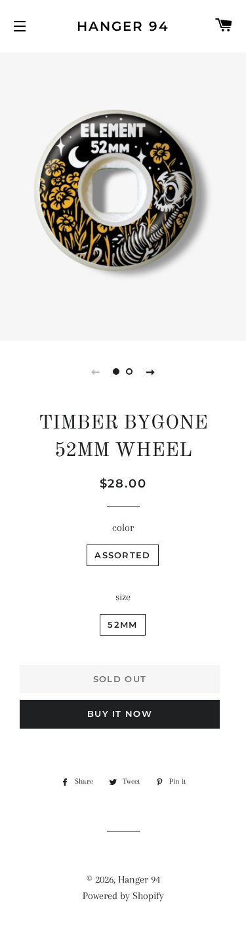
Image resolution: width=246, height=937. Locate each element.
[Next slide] (150, 371)
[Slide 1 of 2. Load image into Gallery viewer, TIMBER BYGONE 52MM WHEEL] (116, 371)
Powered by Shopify (123, 896)
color (123, 527)
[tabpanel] (123, 195)
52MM (122, 624)
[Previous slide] (95, 371)
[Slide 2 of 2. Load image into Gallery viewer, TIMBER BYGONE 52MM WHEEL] (129, 371)
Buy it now (119, 713)
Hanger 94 (123, 26)
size (123, 597)
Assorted (122, 555)
